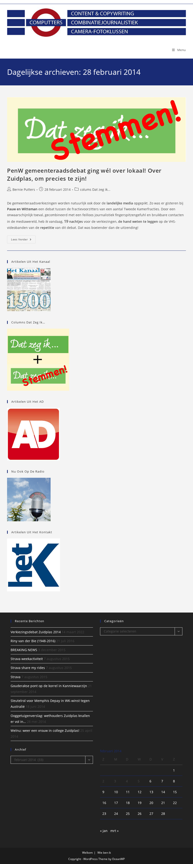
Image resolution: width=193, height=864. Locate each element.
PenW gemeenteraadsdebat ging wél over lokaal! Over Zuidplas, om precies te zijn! (84, 174)
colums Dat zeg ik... (95, 189)
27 (151, 813)
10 (116, 792)
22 (175, 802)
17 (116, 802)
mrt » (114, 830)
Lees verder (23, 240)
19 (139, 802)
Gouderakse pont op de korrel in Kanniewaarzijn (49, 686)
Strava (15, 677)
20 (151, 802)
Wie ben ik (104, 853)
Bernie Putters (23, 189)
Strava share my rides (28, 667)
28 (163, 813)
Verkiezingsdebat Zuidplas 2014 (36, 632)
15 (175, 792)
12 (139, 792)
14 (163, 792)
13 (151, 792)
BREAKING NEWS (24, 650)
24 (116, 813)
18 (128, 802)
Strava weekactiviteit (27, 659)
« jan (104, 830)
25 (128, 813)
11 (128, 792)
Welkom (87, 853)
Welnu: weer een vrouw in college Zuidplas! (45, 730)
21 (163, 802)
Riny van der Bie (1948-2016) (33, 641)
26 (139, 813)
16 (104, 802)
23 (104, 813)
